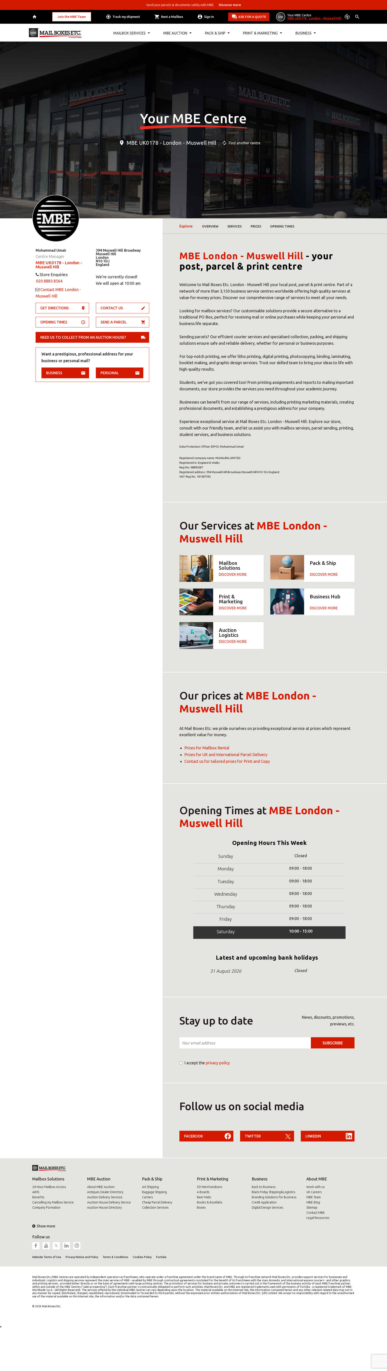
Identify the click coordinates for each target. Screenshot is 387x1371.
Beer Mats (204, 1197)
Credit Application (264, 1202)
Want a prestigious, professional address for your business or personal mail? (87, 357)
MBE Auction (98, 1179)
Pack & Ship (152, 1179)
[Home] (35, 17)
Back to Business (264, 1187)
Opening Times (282, 226)
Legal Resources (317, 1218)
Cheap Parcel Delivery (157, 1202)
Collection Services (155, 1207)
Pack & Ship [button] (215, 33)
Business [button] (303, 33)
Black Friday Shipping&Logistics (273, 1192)
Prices (256, 226)
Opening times (53, 322)
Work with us (315, 1187)
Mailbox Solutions (48, 1179)
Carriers (147, 1197)
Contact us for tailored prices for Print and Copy (227, 761)
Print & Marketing (212, 1179)
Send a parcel (114, 322)
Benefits (38, 1197)
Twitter (253, 1136)
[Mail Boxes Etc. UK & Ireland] (55, 33)
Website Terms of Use (46, 1256)
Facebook (193, 1136)
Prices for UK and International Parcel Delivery (225, 754)
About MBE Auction (101, 1187)
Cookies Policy (142, 1256)
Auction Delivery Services (105, 1197)
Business (54, 373)
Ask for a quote (252, 17)
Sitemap (311, 1207)
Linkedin (313, 1136)
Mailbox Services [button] (129, 33)
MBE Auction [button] (175, 33)
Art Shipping (150, 1187)
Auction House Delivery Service (109, 1202)
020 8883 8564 (49, 281)
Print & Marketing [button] (260, 33)
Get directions (54, 308)
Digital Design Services (267, 1207)
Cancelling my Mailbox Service (53, 1202)
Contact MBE (315, 1212)
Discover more (233, 574)
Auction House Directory (104, 1207)
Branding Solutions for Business (274, 1197)
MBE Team (313, 1197)
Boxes (201, 1207)
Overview (210, 226)
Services (234, 226)
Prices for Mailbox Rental (206, 748)
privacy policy (218, 1063)
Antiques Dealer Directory (105, 1192)
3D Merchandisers (209, 1187)
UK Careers (314, 1192)
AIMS (35, 1192)
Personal (110, 373)
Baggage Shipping (154, 1192)
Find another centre (244, 143)
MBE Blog (313, 1202)
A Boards (203, 1192)
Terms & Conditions (115, 1256)
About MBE (316, 1179)
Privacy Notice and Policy (82, 1256)
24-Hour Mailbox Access (49, 1187)
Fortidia (161, 1256)
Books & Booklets (209, 1202)
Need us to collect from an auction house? (83, 337)
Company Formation (46, 1207)
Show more (46, 1226)
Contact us (112, 308)
